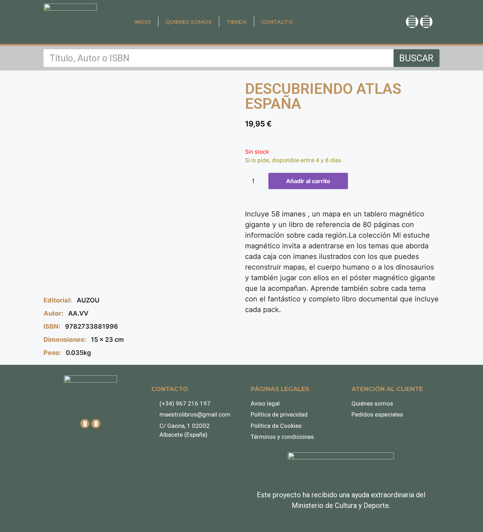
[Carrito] (361, 21)
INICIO (142, 21)
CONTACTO (277, 21)
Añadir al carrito (308, 181)
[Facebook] (426, 22)
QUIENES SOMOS (188, 21)
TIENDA (236, 21)
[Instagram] (412, 22)
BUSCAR (416, 58)
